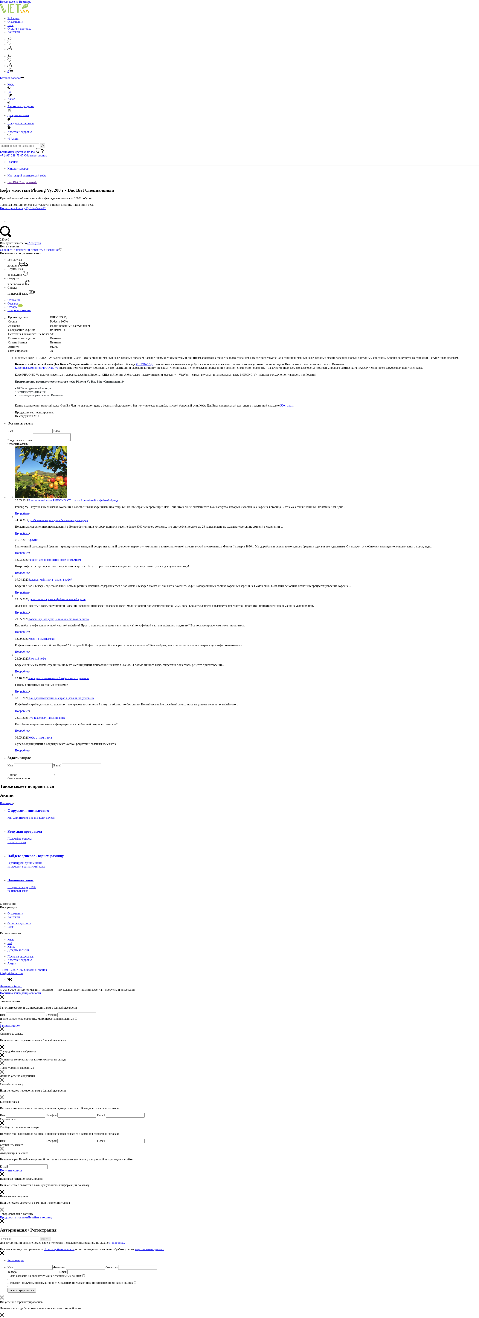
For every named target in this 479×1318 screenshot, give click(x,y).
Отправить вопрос (19, 778)
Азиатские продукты (20, 106)
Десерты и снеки (18, 115)
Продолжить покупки (14, 1217)
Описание (13, 300)
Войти (45, 1238)
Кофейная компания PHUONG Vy (36, 367)
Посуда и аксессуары (20, 123)
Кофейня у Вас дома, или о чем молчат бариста (58, 619)
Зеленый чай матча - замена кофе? (50, 579)
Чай (9, 91)
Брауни (33, 539)
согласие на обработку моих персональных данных (41, 1018)
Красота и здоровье (19, 131)
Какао (11, 99)
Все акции (6, 803)
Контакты (13, 32)
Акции (13, 138)
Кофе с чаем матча (40, 737)
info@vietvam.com (11, 973)
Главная (12, 161)
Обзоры (14, 306)
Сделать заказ (8, 1119)
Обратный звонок (35, 155)
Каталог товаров (10, 78)
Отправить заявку (11, 1144)
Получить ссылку (11, 1170)
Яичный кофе (37, 658)
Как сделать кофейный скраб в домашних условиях (61, 698)
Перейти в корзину (40, 1217)
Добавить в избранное (45, 249)
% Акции (13, 18)
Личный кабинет (11, 986)
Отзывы (12, 303)
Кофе (10, 84)
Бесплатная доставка (14, 262)
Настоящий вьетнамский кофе (26, 175)
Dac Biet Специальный (22, 182)
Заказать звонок (10, 1025)
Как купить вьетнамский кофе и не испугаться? (58, 678)
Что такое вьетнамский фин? (46, 717)
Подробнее (22, 513)
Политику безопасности (59, 1249)
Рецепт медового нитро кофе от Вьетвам (54, 559)
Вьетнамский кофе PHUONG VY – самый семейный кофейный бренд (73, 500)
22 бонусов (34, 243)
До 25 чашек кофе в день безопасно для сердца (58, 520)
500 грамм (286, 405)
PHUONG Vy (144, 364)
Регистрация (15, 1260)
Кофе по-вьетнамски (41, 638)
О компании (15, 21)
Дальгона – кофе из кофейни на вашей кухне (57, 599)
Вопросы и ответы (19, 310)
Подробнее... (117, 1242)
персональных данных (149, 1249)
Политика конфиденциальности (20, 993)
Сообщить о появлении (15, 249)
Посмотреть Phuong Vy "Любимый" (23, 208)
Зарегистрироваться (21, 1290)
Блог (10, 25)
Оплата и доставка (19, 28)
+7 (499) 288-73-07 (12, 155)
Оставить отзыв (17, 443)
